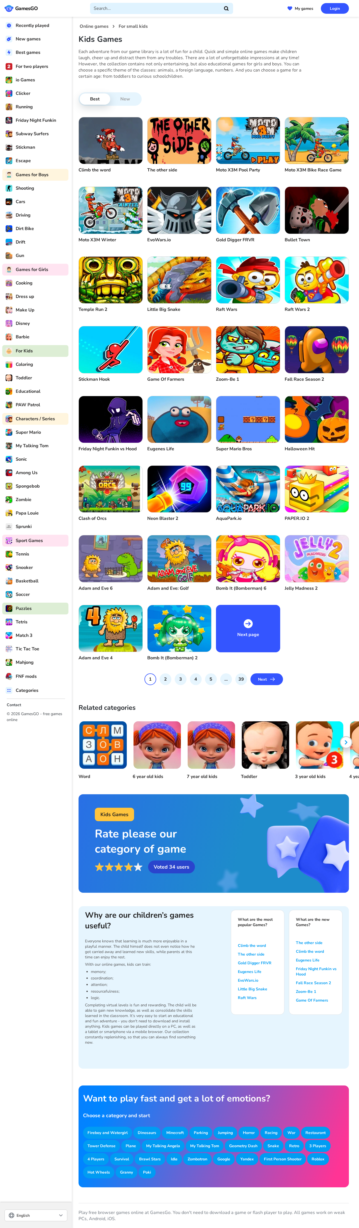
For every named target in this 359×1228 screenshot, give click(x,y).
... (226, 679)
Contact (14, 705)
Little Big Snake (252, 989)
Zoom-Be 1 (306, 991)
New (125, 99)
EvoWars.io (248, 980)
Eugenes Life (249, 971)
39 (241, 679)
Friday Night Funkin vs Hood (316, 971)
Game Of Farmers (312, 1000)
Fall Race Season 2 (313, 983)
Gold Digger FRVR (254, 963)
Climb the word (252, 945)
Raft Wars (247, 997)
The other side (251, 954)
